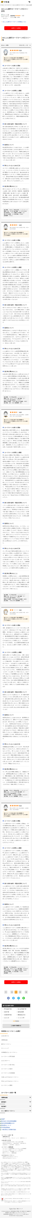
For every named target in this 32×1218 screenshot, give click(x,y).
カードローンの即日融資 (8, 1056)
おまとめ (6, 1017)
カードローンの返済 (6, 1069)
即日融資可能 (8, 1009)
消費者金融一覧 (6, 1136)
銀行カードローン (6, 1044)
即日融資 (12, 1151)
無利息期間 (21, 1012)
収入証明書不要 (22, 1009)
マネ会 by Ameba (9, 1177)
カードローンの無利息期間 (8, 1148)
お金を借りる (5, 1036)
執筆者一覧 (24, 1211)
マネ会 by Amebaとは (5, 1211)
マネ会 (1, 5)
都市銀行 (3, 1102)
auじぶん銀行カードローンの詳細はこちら (14, 21)
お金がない (17, 1144)
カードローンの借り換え (8, 1064)
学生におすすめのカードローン (10, 1081)
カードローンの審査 (6, 1085)
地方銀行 (3, 1106)
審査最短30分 (21, 1015)
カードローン (8, 5)
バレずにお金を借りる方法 (8, 1141)
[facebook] (8, 998)
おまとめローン (5, 1060)
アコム (8, 1138)
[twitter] (13, 998)
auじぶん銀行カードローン (19, 5)
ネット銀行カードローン (8, 1111)
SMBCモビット (23, 1138)
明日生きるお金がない (7, 1143)
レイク (17, 1138)
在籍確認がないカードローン (9, 1052)
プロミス (13, 1138)
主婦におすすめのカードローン (10, 1077)
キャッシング (5, 1048)
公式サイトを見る (16, 28)
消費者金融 (4, 1040)
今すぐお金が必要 (19, 1141)
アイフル (5, 1138)
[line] (23, 998)
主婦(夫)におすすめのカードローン (10, 1156)
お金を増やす (16, 1143)
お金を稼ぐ (11, 1144)
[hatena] (18, 998)
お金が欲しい (6, 1144)
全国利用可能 (8, 1015)
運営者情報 (13, 1211)
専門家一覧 (18, 1211)
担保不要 (6, 1012)
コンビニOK (21, 1017)
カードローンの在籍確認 (8, 1073)
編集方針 (29, 1211)
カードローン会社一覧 (7, 1135)
